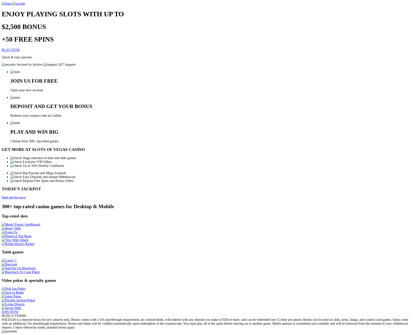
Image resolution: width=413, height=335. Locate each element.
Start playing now (14, 197)
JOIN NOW (10, 312)
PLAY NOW (11, 50)
